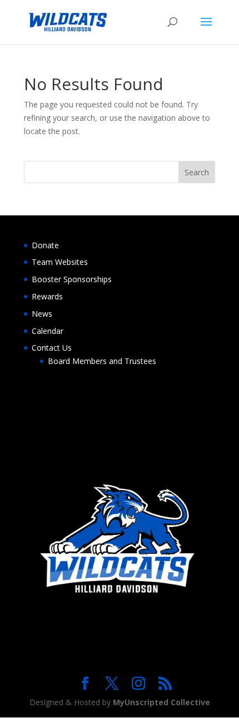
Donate (45, 245)
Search (197, 172)
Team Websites (60, 262)
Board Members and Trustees (102, 361)
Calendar (47, 331)
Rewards (47, 296)
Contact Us (52, 347)
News (42, 313)
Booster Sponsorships (72, 279)
